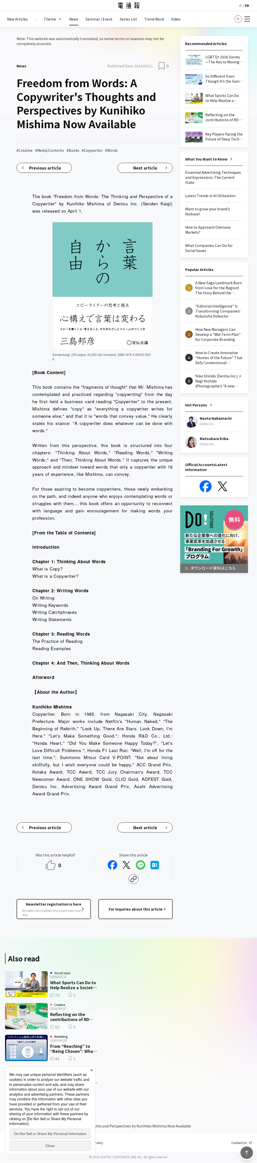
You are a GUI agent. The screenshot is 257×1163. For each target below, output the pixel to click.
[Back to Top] (246, 1152)
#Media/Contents (49, 150)
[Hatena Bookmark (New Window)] (155, 865)
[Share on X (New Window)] (126, 865)
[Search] (238, 19)
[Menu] (247, 19)
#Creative (25, 150)
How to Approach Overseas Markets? (208, 230)
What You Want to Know (206, 159)
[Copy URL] (133, 879)
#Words (111, 150)
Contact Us (238, 1143)
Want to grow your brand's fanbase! (207, 211)
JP (240, 5)
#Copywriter (92, 150)
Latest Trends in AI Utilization (210, 195)
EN (247, 5)
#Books (73, 150)
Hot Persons (196, 404)
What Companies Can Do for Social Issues (209, 248)
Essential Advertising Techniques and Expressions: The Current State (213, 177)
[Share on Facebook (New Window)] (112, 865)
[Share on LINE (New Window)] (141, 865)
